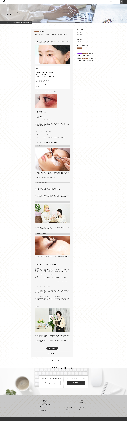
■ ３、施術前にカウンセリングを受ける (43, 80)
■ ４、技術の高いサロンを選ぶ (41, 81)
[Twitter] (51, 354)
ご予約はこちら (52, 348)
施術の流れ (68, 409)
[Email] (53, 354)
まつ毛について (36, 31)
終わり (37, 86)
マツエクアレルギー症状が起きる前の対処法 (45, 76)
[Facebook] (48, 354)
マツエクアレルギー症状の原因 (42, 74)
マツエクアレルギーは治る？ (42, 84)
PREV (49, 360)
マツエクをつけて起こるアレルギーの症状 (44, 72)
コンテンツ (81, 400)
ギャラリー (81, 402)
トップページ (68, 400)
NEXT (56, 360)
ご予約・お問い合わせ (83, 407)
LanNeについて (69, 402)
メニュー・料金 (69, 407)
